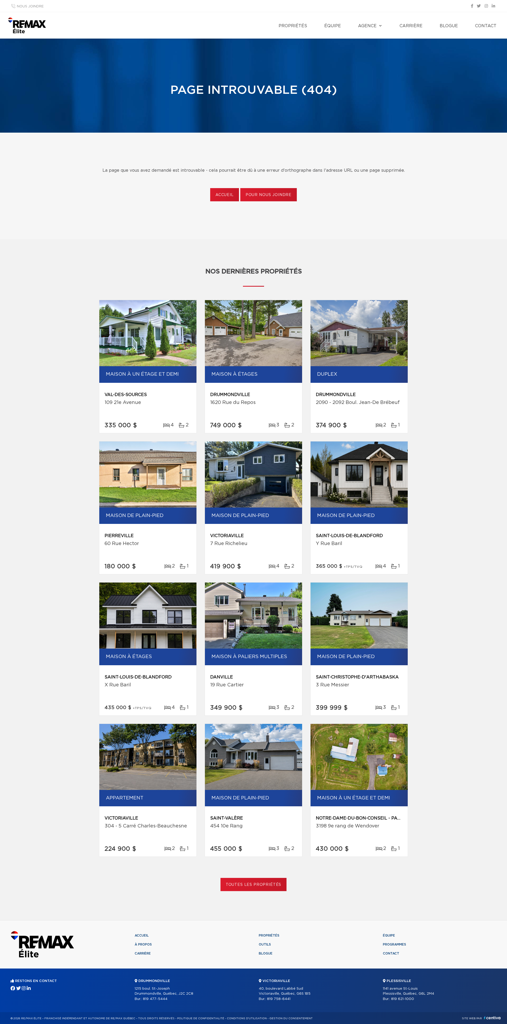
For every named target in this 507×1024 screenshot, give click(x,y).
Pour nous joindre (269, 195)
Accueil (224, 195)
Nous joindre (30, 6)
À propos (143, 944)
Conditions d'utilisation (247, 1018)
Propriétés (293, 26)
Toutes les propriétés (253, 885)
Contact (485, 26)
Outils (265, 944)
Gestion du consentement (291, 1018)
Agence (367, 26)
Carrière (411, 26)
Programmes (394, 944)
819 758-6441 (278, 999)
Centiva (492, 1018)
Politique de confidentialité (200, 1018)
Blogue (449, 26)
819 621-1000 (402, 999)
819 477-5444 (155, 999)
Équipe (332, 26)
